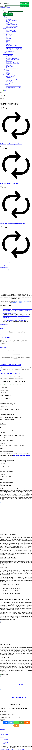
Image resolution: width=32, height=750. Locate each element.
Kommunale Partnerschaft (12, 63)
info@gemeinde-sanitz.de (6, 400)
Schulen (8, 73)
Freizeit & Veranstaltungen (9, 75)
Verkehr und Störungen (12, 68)
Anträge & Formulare (11, 20)
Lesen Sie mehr (4, 267)
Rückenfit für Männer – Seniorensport (12, 263)
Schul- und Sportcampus (12, 45)
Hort (7, 72)
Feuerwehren (9, 56)
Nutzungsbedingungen (16, 302)
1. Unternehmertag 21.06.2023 (13, 86)
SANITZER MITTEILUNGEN (10, 374)
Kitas (7, 70)
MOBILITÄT (4, 348)
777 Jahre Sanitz (10, 51)
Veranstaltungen (10, 81)
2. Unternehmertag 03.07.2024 (13, 87)
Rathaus (5, 17)
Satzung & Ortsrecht (11, 31)
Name (1, 711)
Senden (2, 720)
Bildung (5, 69)
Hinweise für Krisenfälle (12, 62)
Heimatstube (9, 61)
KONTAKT (4, 328)
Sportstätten (9, 80)
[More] (16, 725)
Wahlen (5, 52)
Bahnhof (8, 35)
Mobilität (8, 65)
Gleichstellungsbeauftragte (12, 59)
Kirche (8, 40)
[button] (1, 1)
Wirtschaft (5, 84)
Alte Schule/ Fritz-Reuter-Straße (14, 47)
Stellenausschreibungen (12, 26)
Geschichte (6, 33)
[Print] (26, 722)
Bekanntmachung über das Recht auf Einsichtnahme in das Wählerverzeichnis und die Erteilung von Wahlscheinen (17, 309)
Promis (8, 42)
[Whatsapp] (16, 722)
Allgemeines (9, 55)
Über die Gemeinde (8, 54)
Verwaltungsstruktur (11, 27)
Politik (4, 29)
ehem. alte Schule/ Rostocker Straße (15, 49)
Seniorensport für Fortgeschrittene (11, 144)
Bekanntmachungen (8, 88)
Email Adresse (3, 714)
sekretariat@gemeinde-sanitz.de (21, 455)
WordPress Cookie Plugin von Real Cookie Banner (12, 749)
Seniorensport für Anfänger (9, 183)
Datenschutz (3, 731)
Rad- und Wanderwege (12, 79)
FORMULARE (5, 337)
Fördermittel (9, 23)
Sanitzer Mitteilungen (11, 24)
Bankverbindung (4, 734)
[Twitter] (10, 722)
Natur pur (8, 77)
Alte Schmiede (9, 34)
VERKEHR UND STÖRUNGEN (10, 365)
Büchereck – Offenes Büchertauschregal (12, 223)
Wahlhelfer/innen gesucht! (9, 313)
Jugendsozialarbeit (10, 76)
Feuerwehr (8, 37)
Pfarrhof (8, 41)
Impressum (2, 729)
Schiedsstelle (9, 66)
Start (4, 16)
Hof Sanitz (8, 38)
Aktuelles (8, 19)
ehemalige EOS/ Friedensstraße (14, 48)
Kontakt (2, 737)
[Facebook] (5, 722)
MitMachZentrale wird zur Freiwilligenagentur (14, 320)
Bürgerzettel (9, 22)
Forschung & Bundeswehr (12, 58)
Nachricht (2, 717)
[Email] (21, 722)
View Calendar (3, 265)
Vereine (8, 83)
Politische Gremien (11, 30)
